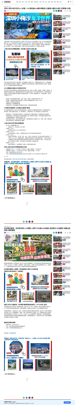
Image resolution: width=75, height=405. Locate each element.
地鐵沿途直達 (27, 265)
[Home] (7, 1)
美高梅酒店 (19, 43)
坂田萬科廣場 (12, 333)
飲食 (63, 66)
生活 (7, 6)
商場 (39, 265)
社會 (63, 30)
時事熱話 (64, 18)
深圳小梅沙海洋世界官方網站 (19, 159)
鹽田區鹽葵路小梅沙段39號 (15, 152)
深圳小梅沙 (27, 41)
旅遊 (10, 6)
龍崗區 (39, 263)
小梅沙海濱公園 (26, 43)
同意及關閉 (67, 402)
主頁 (5, 6)
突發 (63, 48)
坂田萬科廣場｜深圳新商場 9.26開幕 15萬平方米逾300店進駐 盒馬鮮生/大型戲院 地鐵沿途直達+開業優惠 (27, 162)
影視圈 (64, 24)
